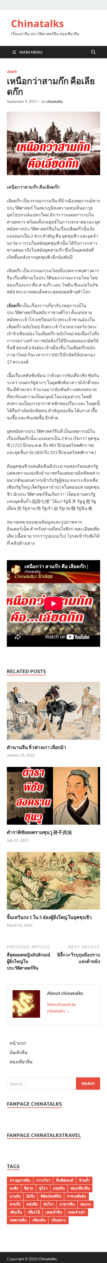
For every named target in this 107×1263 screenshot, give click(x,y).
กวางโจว (43, 1180)
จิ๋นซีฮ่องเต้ (64, 1180)
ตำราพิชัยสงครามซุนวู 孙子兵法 (39, 832)
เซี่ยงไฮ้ (34, 1212)
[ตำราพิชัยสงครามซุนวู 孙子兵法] (53, 797)
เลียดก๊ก (12, 72)
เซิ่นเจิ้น (16, 1212)
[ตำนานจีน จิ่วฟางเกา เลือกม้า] (53, 712)
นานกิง (15, 1196)
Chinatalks (37, 23)
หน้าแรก (18, 1042)
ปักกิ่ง (30, 1196)
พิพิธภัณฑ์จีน (51, 1196)
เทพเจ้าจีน (54, 1212)
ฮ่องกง (85, 1204)
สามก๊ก (15, 1204)
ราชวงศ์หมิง (76, 1196)
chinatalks (54, 101)
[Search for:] (53, 1083)
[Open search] (93, 52)
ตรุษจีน (59, 1188)
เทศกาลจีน (18, 1220)
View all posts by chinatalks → (61, 1007)
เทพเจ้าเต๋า (76, 1212)
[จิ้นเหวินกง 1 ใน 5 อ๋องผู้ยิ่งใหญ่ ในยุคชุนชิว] (53, 882)
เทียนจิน (39, 1220)
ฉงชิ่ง (14, 1188)
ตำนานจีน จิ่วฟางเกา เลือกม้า (36, 747)
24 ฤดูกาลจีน (20, 1180)
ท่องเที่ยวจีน (21, 1061)
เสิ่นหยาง (58, 1220)
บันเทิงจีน (18, 1052)
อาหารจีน (67, 1204)
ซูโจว (43, 1188)
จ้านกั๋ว (84, 1180)
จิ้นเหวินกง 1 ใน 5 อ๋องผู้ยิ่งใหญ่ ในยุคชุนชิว (49, 917)
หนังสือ (32, 1204)
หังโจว (48, 1204)
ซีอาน (28, 1188)
